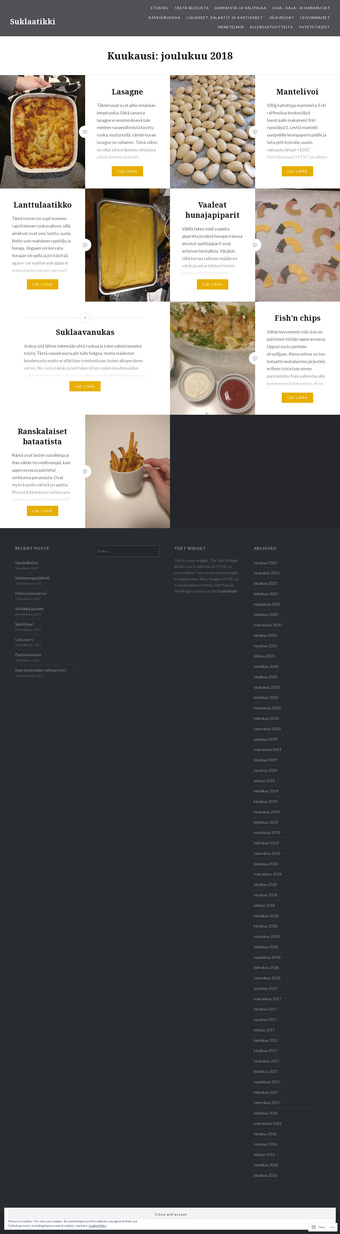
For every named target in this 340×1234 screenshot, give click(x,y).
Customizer (227, 591)
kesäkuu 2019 (265, 801)
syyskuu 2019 (265, 770)
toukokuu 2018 (267, 936)
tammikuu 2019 (267, 853)
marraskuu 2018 (268, 874)
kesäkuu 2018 (265, 926)
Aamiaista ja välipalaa (241, 8)
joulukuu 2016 (266, 1113)
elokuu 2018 (264, 905)
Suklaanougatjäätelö (32, 578)
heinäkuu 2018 (266, 916)
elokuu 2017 (264, 1030)
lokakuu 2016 (265, 1134)
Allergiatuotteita (271, 27)
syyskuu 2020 (265, 645)
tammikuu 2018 (267, 978)
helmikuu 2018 (266, 967)
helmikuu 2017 (266, 1092)
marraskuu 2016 (268, 1123)
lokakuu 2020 (265, 635)
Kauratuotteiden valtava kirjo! (40, 670)
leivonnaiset (315, 17)
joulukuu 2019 (266, 739)
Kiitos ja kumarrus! (31, 593)
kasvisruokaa (164, 17)
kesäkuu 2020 (265, 677)
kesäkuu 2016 (265, 1175)
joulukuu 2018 (266, 864)
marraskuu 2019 (268, 749)
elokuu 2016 (264, 1154)
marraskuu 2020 (268, 625)
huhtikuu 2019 (266, 822)
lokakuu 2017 (265, 1009)
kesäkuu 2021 (265, 583)
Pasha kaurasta (28, 654)
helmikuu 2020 (266, 718)
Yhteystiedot (314, 27)
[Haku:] (127, 551)
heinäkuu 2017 (266, 1040)
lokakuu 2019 (265, 760)
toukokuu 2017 (267, 1061)
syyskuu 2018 (265, 895)
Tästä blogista (191, 8)
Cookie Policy (98, 1226)
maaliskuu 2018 (267, 957)
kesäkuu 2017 (265, 1050)
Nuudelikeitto (26, 562)
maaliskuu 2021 (267, 604)
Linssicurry (24, 639)
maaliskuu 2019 (267, 832)
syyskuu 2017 (265, 1019)
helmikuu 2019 (266, 843)
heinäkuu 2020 (266, 666)
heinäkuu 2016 (266, 1165)
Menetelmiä (231, 27)
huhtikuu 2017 (266, 1071)
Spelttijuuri (24, 624)
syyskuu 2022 (265, 562)
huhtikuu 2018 (266, 947)
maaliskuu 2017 (267, 1082)
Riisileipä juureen (29, 608)
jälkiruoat (281, 17)
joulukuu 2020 (266, 614)
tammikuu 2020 (267, 729)
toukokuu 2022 (267, 573)
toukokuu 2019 (267, 812)
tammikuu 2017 (267, 1102)
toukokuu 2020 (267, 687)
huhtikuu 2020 (266, 697)
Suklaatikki (33, 21)
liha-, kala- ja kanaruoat (301, 8)
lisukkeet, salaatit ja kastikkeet (224, 17)
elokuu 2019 (264, 780)
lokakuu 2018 (265, 884)
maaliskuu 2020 (267, 708)
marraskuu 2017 (268, 999)
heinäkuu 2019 (266, 791)
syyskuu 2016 (265, 1144)
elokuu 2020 (264, 656)
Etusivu (160, 8)
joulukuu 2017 (266, 988)
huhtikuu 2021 (266, 594)
